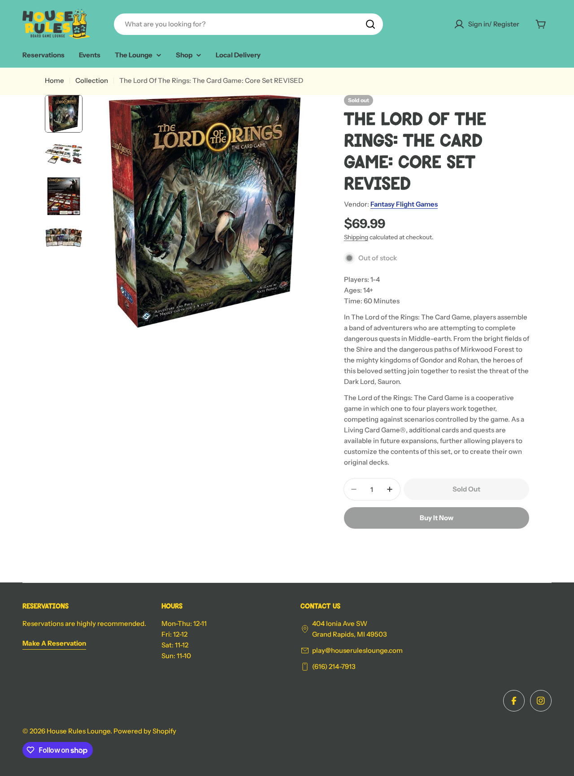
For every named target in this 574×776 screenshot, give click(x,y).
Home (54, 80)
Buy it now (436, 517)
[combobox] (248, 24)
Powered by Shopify (144, 731)
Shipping (356, 237)
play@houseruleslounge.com (357, 650)
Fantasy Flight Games (404, 204)
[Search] (370, 24)
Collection (91, 80)
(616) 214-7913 (334, 666)
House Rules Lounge (78, 731)
